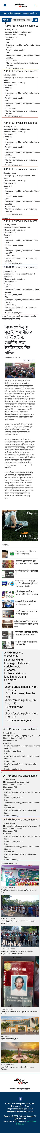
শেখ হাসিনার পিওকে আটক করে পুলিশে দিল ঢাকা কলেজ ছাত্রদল (19, 1013)
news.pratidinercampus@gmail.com (20, 1111)
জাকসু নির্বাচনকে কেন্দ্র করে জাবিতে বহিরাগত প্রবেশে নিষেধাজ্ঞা (18, 1068)
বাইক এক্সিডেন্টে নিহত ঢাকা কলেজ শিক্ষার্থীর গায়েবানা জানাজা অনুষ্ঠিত (18, 922)
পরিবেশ (26, 13)
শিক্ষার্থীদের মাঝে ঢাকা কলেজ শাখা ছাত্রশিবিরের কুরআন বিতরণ (18, 891)
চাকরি (32, 13)
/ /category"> (20, 192)
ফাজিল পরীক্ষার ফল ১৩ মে (9, 1039)
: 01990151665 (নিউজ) (20, 1106)
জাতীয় (10, 13)
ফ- (33, 360)
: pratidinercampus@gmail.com (21, 1109)
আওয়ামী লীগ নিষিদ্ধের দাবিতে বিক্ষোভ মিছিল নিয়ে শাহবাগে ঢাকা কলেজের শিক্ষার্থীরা (17, 952)
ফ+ (24, 360)
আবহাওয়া (17, 13)
